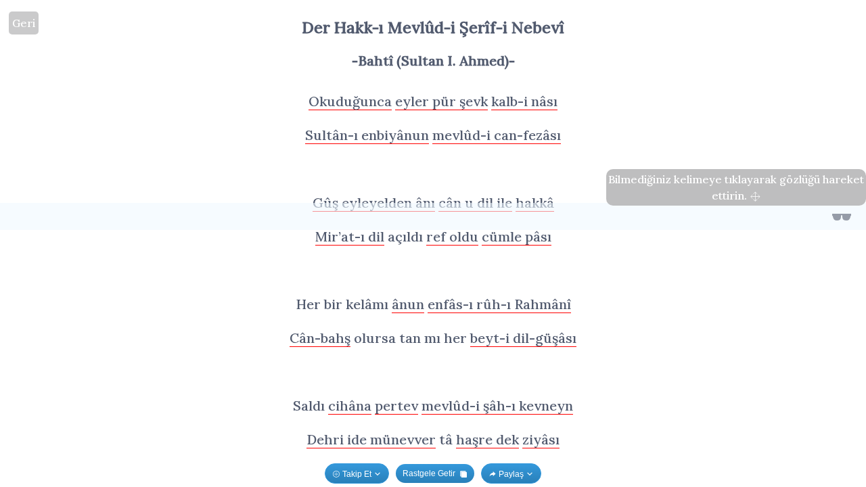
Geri (23, 23)
